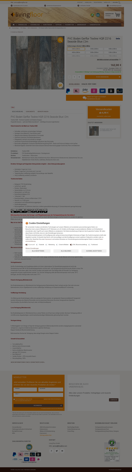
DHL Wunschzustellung (80, 244)
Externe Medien (64, 244)
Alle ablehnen (66, 251)
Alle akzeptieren (38, 251)
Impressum (48, 239)
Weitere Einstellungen (32, 248)
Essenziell (32, 244)
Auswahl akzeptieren (94, 251)
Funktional (94, 244)
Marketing (52, 244)
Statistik (41, 244)
